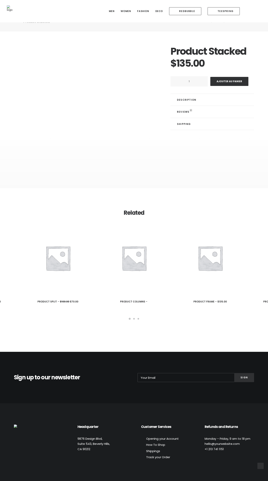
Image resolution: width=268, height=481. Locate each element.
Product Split (57, 301)
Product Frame (210, 301)
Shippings (153, 451)
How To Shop (155, 445)
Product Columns (132, 301)
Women (126, 11)
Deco (159, 11)
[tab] (212, 100)
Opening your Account (162, 439)
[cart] (258, 11)
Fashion (143, 11)
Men (112, 11)
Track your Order (158, 457)
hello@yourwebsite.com (222, 444)
